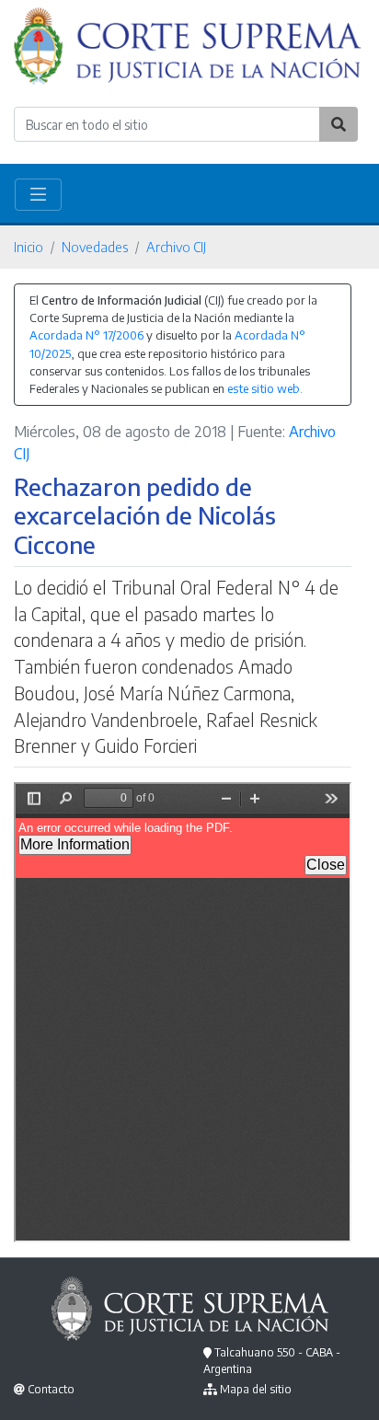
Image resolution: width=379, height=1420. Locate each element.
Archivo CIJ (176, 246)
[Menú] (38, 195)
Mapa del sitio (256, 1389)
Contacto (51, 1389)
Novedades (95, 246)
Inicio (28, 246)
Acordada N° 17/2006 (86, 335)
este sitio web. (265, 388)
